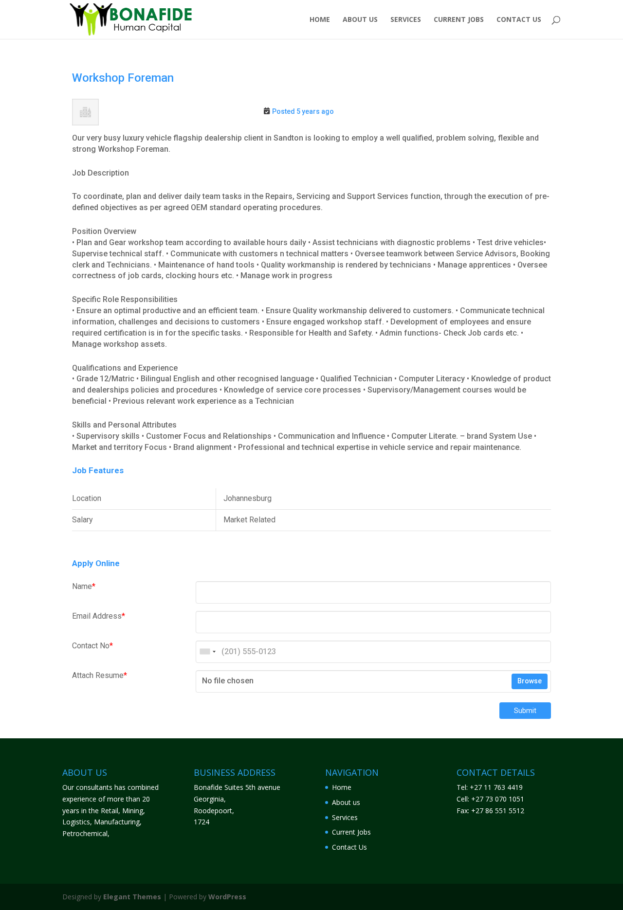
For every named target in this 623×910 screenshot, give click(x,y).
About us (360, 20)
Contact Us (518, 20)
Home (320, 20)
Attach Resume (99, 675)
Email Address (98, 616)
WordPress (227, 896)
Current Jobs (459, 20)
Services (405, 20)
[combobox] (207, 651)
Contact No (92, 645)
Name (83, 586)
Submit (525, 710)
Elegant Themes (132, 896)
